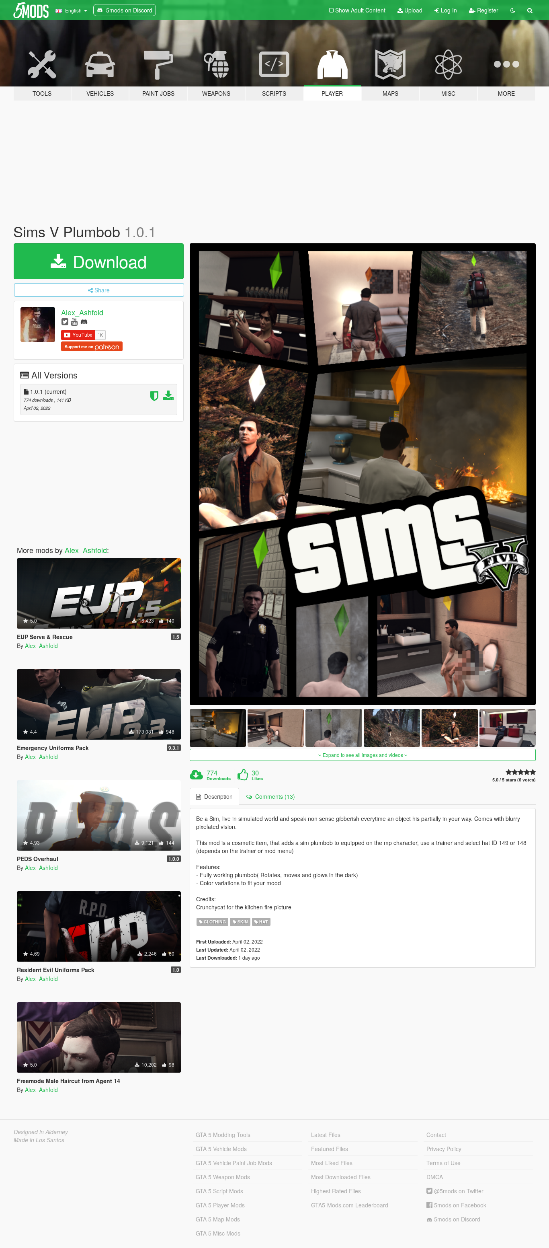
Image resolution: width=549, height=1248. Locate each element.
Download (107, 261)
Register (486, 10)
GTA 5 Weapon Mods (223, 1177)
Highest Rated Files (336, 1191)
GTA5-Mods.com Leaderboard (349, 1205)
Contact (436, 1135)
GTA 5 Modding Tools (223, 1135)
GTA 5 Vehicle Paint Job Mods (234, 1163)
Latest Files (325, 1135)
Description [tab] (217, 796)
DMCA (434, 1177)
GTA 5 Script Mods (219, 1191)
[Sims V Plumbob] (363, 474)
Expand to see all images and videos (363, 754)
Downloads (219, 778)
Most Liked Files (331, 1163)
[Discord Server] (84, 321)
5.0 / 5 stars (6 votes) (514, 779)
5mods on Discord (456, 1219)
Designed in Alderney (41, 1132)
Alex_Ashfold (82, 312)
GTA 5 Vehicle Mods (221, 1149)
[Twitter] (65, 321)
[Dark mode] (512, 10)
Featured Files (329, 1149)
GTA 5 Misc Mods (218, 1233)
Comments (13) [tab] (273, 796)
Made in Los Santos (39, 1140)
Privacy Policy (443, 1149)
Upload (412, 10)
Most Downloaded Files (341, 1177)
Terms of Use (443, 1163)
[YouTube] (74, 321)
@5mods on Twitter (457, 1191)
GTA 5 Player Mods (220, 1205)
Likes (257, 778)
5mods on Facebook (459, 1205)
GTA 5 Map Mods (218, 1219)
